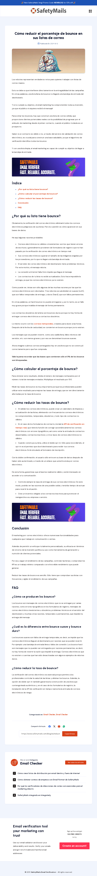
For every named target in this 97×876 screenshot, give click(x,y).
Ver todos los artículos (76, 762)
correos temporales (43, 324)
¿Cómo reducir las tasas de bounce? (35, 198)
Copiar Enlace (70, 734)
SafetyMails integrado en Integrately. (34, 795)
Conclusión (23, 203)
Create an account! (74, 845)
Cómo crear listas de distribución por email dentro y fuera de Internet (49, 773)
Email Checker (49, 715)
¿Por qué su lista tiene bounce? (33, 189)
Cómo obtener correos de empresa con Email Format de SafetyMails (48, 780)
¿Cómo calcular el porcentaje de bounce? (38, 194)
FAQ (20, 207)
